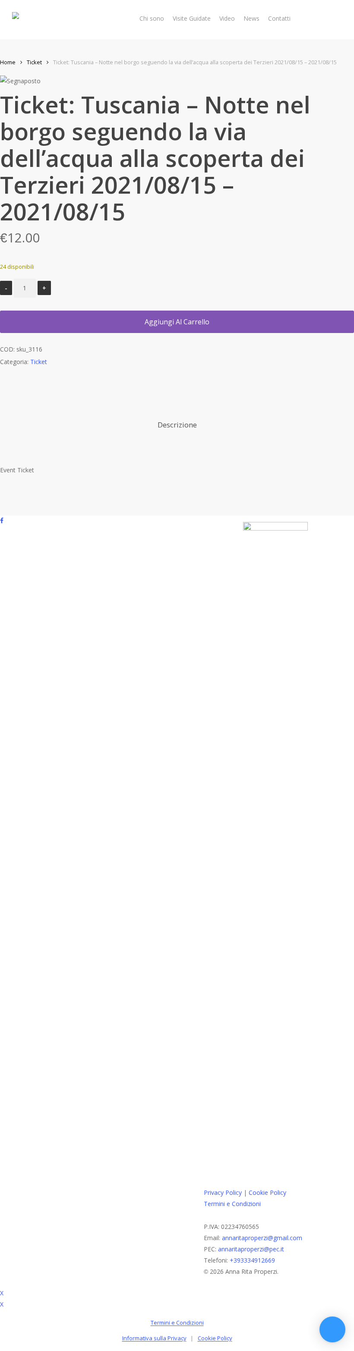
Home (8, 62)
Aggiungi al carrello (177, 322)
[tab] (177, 425)
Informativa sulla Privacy (154, 1338)
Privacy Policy (223, 1192)
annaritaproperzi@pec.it (251, 1249)
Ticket (34, 62)
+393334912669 (252, 1260)
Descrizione (177, 425)
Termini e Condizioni (232, 1204)
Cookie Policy (267, 1192)
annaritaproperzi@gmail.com (262, 1238)
